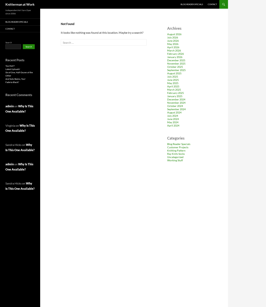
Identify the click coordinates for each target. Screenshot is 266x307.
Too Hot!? (10, 66)
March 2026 (174, 50)
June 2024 (173, 119)
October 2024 (175, 105)
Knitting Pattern (176, 150)
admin (9, 106)
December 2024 (176, 99)
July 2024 (172, 115)
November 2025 (176, 63)
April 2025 (173, 86)
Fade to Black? (12, 82)
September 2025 (176, 70)
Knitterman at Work (20, 4)
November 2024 (176, 102)
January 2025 (174, 96)
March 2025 (174, 89)
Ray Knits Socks (176, 153)
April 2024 (173, 125)
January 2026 (174, 57)
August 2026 (174, 34)
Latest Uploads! (12, 69)
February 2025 (175, 92)
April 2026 (173, 47)
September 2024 (176, 109)
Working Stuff (175, 160)
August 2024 (174, 112)
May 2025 (172, 83)
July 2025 (172, 76)
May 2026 (172, 43)
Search (8, 42)
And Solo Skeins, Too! (15, 79)
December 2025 (176, 60)
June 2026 (173, 40)
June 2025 (173, 79)
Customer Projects (177, 147)
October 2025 (175, 66)
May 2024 (172, 122)
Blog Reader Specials (192, 4)
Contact (212, 4)
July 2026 (172, 37)
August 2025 (174, 73)
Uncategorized (175, 157)
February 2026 (175, 53)
